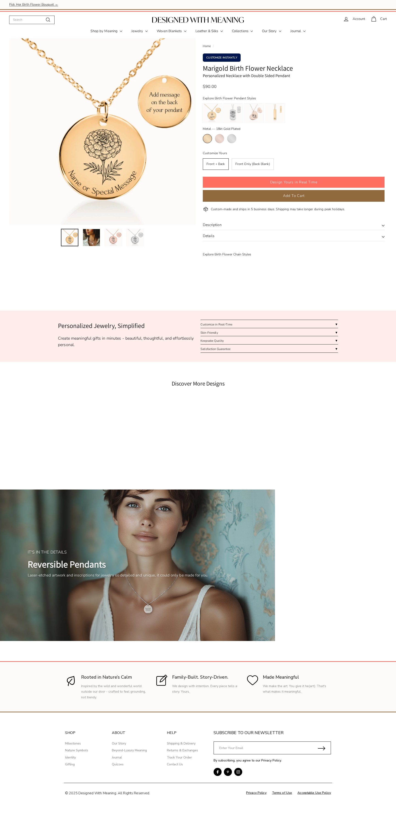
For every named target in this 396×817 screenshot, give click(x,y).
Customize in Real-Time (216, 324)
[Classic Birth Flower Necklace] (212, 113)
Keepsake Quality (212, 341)
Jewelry (137, 31)
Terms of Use (282, 793)
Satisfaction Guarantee (216, 349)
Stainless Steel (231, 138)
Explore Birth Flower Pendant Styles (229, 98)
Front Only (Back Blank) (252, 164)
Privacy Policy (271, 760)
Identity (70, 757)
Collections (241, 31)
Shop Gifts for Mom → (25, 4)
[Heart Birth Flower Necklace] (254, 113)
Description (212, 224)
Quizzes (118, 764)
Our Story (270, 31)
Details (208, 235)
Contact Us (175, 764)
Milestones (73, 743)
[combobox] (32, 20)
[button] (294, 182)
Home (207, 46)
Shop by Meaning (104, 31)
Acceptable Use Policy (314, 793)
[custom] (218, 772)
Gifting (70, 764)
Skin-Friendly (209, 333)
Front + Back (215, 164)
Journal (296, 31)
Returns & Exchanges (182, 750)
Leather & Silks (207, 31)
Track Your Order (179, 757)
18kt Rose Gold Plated (219, 138)
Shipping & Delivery (181, 743)
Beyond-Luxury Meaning (129, 750)
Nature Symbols (76, 750)
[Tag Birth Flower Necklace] (233, 113)
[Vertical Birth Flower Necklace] (275, 113)
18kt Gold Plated (207, 138)
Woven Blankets (170, 31)
